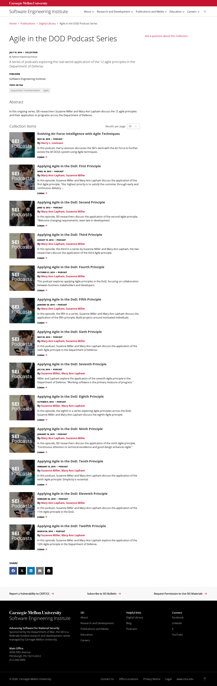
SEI (82, 612)
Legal (168, 679)
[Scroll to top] (206, 679)
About (84, 617)
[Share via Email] (40, 571)
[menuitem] (39, 11)
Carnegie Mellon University (35, 679)
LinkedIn (177, 623)
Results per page (115, 126)
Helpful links (133, 612)
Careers (85, 640)
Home (13, 23)
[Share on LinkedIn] (31, 571)
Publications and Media (94, 629)
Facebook (177, 617)
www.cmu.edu (185, 679)
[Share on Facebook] (13, 571)
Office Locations (128, 679)
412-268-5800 (17, 660)
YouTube (177, 634)
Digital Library (47, 23)
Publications (27, 23)
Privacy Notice (151, 679)
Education (87, 634)
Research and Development (97, 623)
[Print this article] (49, 571)
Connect (177, 612)
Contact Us (107, 679)
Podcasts (131, 629)
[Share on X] (22, 571)
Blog (129, 623)
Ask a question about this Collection (166, 36)
